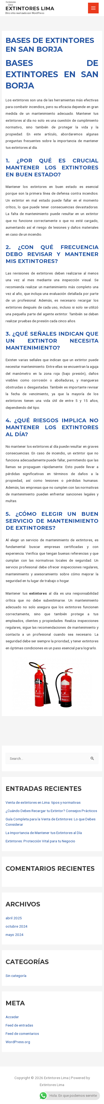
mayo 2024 (14, 934)
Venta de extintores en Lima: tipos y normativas (43, 802)
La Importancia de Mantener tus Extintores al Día (44, 833)
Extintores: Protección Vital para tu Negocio (40, 841)
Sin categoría (16, 975)
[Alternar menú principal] (93, 8)
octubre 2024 (16, 926)
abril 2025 (14, 918)
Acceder (12, 1017)
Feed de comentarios (22, 1033)
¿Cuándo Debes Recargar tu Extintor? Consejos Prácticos (51, 811)
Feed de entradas (19, 1025)
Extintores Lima (29, 8)
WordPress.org (18, 1042)
